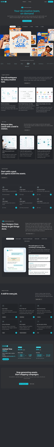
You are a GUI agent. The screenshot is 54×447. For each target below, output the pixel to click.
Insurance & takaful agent (27, 238)
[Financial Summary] (51, 317)
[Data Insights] (34, 333)
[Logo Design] (16, 317)
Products (24, 1)
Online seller (37, 238)
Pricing (30, 1)
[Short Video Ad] (34, 317)
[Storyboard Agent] (51, 194)
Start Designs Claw (29, 233)
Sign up (50, 1)
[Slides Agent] (33, 208)
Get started (27, 83)
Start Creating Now (26, 20)
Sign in (46, 1)
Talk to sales (32, 383)
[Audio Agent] (51, 208)
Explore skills (38, 299)
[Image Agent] (33, 194)
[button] (27, 7)
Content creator (44, 238)
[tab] (13, 26)
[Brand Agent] (16, 194)
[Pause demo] (27, 42)
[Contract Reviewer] (16, 333)
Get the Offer (5, 359)
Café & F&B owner (10, 238)
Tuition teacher (27, 241)
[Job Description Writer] (51, 333)
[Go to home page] (3, 1)
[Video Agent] (16, 208)
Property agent (18, 238)
